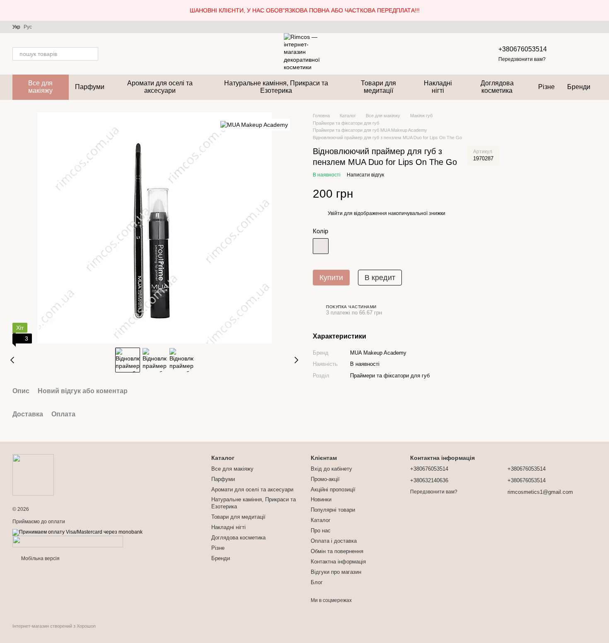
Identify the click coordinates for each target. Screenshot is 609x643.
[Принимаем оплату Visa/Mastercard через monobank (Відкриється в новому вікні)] (77, 532)
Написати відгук (365, 174)
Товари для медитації (378, 87)
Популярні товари (333, 510)
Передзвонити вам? (522, 59)
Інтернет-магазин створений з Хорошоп (54, 626)
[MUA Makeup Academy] (254, 124)
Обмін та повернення (337, 551)
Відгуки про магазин (336, 572)
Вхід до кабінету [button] (331, 469)
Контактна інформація (338, 561)
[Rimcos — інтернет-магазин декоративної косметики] (33, 474)
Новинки (321, 499)
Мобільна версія (40, 558)
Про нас (321, 530)
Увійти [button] (335, 213)
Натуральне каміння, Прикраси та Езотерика (276, 87)
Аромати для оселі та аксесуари (160, 87)
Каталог (321, 520)
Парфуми (89, 86)
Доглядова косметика (497, 87)
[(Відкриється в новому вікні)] (67, 541)
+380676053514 (522, 49)
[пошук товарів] (91, 53)
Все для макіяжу (40, 87)
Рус (28, 26)
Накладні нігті (438, 87)
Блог (317, 582)
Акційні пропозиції (333, 489)
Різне (546, 86)
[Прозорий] (321, 246)
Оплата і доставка (334, 541)
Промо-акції (325, 479)
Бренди (578, 86)
